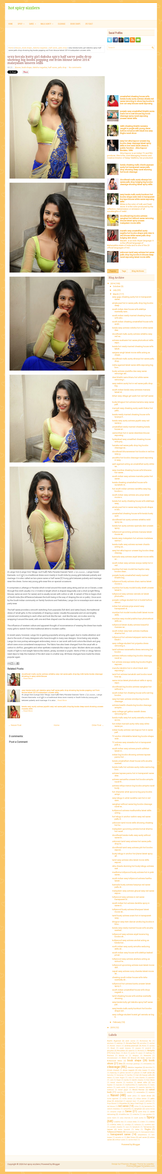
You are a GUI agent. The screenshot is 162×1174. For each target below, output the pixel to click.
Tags (124, 271)
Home (10, 23)
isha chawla (140, 1078)
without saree (120, 1140)
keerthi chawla (137, 1080)
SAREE (32, 23)
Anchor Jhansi (115, 1046)
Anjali (113, 1048)
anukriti (148, 1048)
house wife (147, 1075)
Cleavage (61, 23)
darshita (149, 1067)
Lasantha (150, 1164)
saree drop (142, 1112)
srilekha (151, 1122)
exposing (113, 1073)
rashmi (149, 1103)
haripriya (120, 1075)
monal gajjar (123, 1090)
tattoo (137, 1129)
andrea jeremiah (132, 1046)
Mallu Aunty (47, 23)
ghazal (137, 1073)
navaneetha (140, 1092)
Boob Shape (75, 23)
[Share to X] (14, 663)
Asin (125, 1053)
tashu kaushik (124, 1129)
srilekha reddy (115, 1125)
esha (153, 1070)
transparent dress (148, 1132)
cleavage (113, 1067)
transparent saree (120, 1134)
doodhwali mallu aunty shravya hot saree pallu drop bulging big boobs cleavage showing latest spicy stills (136, 182)
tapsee (110, 1129)
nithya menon (141, 1099)
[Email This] (8, 663)
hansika (110, 1075)
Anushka (121, 1050)
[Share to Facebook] (17, 663)
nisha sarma (127, 1099)
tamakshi (136, 1127)
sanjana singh (115, 1112)
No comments (75, 67)
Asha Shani (115, 1053)
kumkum (129, 1082)
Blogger (136, 1144)
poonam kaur (131, 1101)
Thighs (147, 1129)
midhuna (110, 1090)
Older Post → (98, 725)
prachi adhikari (146, 1101)
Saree (128, 1111)
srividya (128, 1125)
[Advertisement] (84, 37)
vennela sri (119, 1137)
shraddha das (124, 1114)
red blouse (111, 1106)
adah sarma (130, 1041)
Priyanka (123, 1103)
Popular (113, 271)
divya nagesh (128, 1070)
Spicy (151, 1117)
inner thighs (120, 1078)
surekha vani (150, 1125)
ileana (109, 1078)
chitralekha (147, 1064)
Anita (144, 1046)
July (115, 290)
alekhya (120, 1043)
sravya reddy (132, 1122)
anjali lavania (125, 1048)
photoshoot (119, 1101)
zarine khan (132, 1140)
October (117, 286)
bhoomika (147, 1056)
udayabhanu (142, 1135)
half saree (53, 48)
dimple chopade (113, 1070)
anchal (152, 1043)
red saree (123, 1106)
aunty (133, 1053)
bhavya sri (123, 1056)
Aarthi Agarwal (114, 1041)
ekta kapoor (142, 1070)
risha (136, 1106)
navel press (132, 1096)
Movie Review (138, 1090)
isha (130, 1078)
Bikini (124, 1058)
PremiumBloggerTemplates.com (141, 1166)
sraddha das (119, 1122)
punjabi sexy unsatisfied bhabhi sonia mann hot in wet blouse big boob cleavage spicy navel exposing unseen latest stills (137, 114)
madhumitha (130, 1085)
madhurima (142, 1085)
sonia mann (111, 1118)
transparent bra (132, 1132)
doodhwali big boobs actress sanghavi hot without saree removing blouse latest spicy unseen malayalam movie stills (137, 219)
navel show (146, 1096)
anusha (110, 1050)
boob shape (27, 48)
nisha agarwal (112, 1099)
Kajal (119, 1080)
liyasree (119, 1085)
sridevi (142, 1122)
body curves (146, 1058)
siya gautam (147, 1114)
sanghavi (138, 1109)
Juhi (111, 1080)
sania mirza (150, 1109)
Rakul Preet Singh (136, 1103)
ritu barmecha (146, 1106)
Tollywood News (114, 1132)
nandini (129, 1092)
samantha (127, 1109)
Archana (141, 1051)
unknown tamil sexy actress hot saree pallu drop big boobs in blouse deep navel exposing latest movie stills (137, 254)
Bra (120, 1063)
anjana (138, 1048)
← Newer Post (14, 725)
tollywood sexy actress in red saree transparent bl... (128, 898)
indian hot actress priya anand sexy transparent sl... (128, 607)
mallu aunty (120, 1087)
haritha (129, 1075)
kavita (126, 1080)
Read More (28, 678)
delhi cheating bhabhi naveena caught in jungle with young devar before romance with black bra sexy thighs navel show (136, 129)
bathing (149, 1053)
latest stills (142, 1082)
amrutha (143, 1043)
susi (127, 1127)
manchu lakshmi (145, 1087)
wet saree (143, 1137)
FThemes (125, 1164)
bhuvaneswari (112, 1058)
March (116, 294)
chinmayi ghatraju (133, 1064)
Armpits (151, 1050)
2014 (112, 283)
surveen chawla (116, 1127)
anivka (152, 1046)
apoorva (131, 1051)
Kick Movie (150, 1080)
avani (140, 1053)
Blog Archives (138, 271)
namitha (120, 1092)
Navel (114, 1095)
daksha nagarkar (40, 48)
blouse (18, 48)
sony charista (125, 1118)
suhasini (137, 1125)
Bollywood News (114, 1061)
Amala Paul (131, 1043)
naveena (151, 1092)
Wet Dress (131, 1137)
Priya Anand (111, 1103)
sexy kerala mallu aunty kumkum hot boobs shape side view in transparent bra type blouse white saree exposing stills (137, 198)
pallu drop (62, 48)
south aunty (138, 1118)
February (117, 1022)
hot (137, 1075)
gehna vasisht (125, 1073)
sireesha (136, 1114)
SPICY (21, 23)
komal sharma (116, 1082)
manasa (132, 1087)
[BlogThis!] (11, 663)
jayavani (151, 1078)
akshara (110, 1043)
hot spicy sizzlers (24, 8)
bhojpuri (136, 1056)
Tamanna (147, 1127)
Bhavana (110, 1056)
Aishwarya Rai (145, 1041)
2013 (112, 1027)
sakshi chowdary (113, 1109)
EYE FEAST (89, 23)
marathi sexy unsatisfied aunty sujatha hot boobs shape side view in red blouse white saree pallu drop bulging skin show (137, 234)
